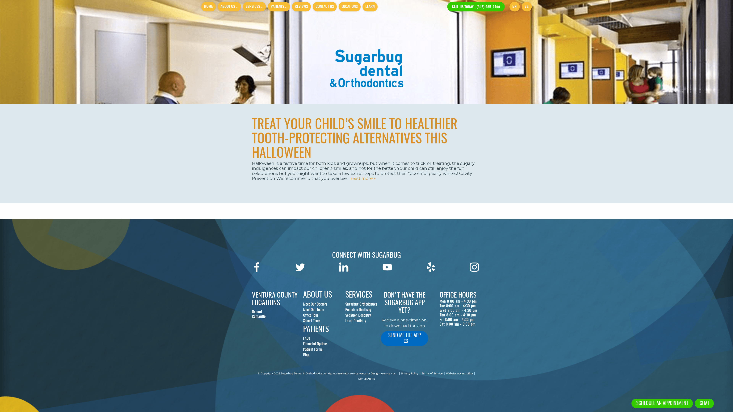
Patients (277, 7)
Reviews (301, 7)
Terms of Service (432, 373)
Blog (306, 355)
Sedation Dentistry (358, 315)
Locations (349, 7)
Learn (370, 7)
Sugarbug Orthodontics (361, 304)
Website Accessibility (459, 373)
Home (208, 7)
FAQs (306, 338)
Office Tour (310, 315)
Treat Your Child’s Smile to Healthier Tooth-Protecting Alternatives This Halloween (354, 139)
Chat (704, 403)
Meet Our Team (313, 310)
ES (527, 7)
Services (253, 7)
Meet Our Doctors (315, 304)
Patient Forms (312, 350)
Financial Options (315, 344)
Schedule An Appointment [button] (662, 403)
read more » (363, 178)
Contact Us (325, 7)
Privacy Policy (409, 373)
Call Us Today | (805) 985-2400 (476, 7)
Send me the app (404, 335)
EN (514, 7)
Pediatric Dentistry (358, 310)
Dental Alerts (366, 379)
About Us (227, 7)
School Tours (311, 321)
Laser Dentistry (355, 321)
